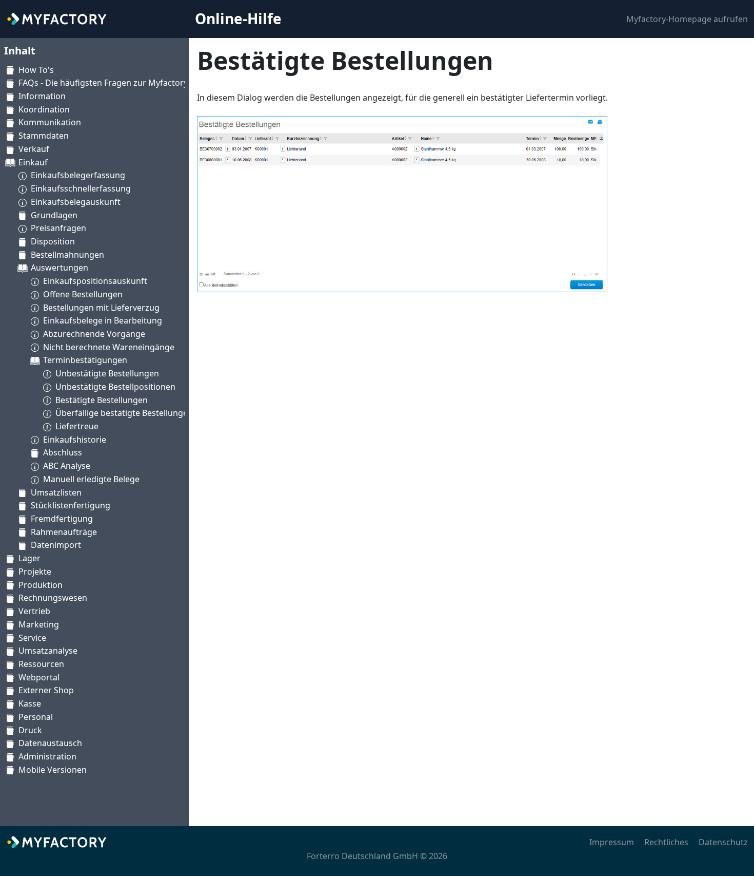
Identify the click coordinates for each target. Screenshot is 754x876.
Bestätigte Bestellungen (101, 400)
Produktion (40, 585)
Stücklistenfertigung (70, 505)
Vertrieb (34, 611)
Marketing (38, 624)
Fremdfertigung (62, 518)
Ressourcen (41, 664)
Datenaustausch (50, 743)
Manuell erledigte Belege (91, 479)
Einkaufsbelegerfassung (78, 175)
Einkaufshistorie (74, 439)
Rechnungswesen (52, 597)
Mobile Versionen (52, 769)
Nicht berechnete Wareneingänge (108, 347)
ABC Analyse (66, 465)
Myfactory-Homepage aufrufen (687, 19)
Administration (47, 756)
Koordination (44, 109)
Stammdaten (43, 135)
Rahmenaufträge (64, 532)
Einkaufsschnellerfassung (81, 188)
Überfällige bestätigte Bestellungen (124, 412)
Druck (30, 730)
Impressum (611, 842)
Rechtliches (666, 842)
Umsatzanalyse (47, 650)
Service (32, 637)
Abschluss (62, 452)
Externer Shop (46, 690)
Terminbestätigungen (85, 360)
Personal (35, 716)
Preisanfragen (58, 228)
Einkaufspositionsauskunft (95, 281)
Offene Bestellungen (83, 294)
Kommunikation (49, 122)
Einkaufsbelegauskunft (76, 201)
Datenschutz (723, 842)
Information (42, 96)
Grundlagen (54, 215)
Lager (29, 558)
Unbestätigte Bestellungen (107, 373)
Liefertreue (76, 426)
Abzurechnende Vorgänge (94, 333)
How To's (36, 69)
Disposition (53, 241)
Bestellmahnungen (67, 254)
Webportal (38, 677)
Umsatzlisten (56, 492)
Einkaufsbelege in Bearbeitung (102, 320)
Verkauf (33, 149)
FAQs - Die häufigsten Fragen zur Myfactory (103, 82)
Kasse (29, 703)
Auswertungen (59, 267)
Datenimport (56, 544)
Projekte (34, 571)
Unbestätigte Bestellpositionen (115, 386)
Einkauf (33, 162)
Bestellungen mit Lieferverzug (101, 307)
